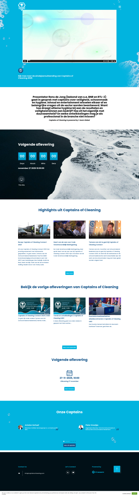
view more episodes (69, 347)
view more (69, 273)
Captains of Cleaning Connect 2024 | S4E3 (34, 316)
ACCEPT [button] (134, 493)
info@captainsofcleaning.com (34, 473)
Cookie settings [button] (126, 493)
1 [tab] (63, 441)
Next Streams (69, 389)
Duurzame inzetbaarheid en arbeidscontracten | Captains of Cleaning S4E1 (104, 318)
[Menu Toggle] (120, 7)
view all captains (69, 445)
